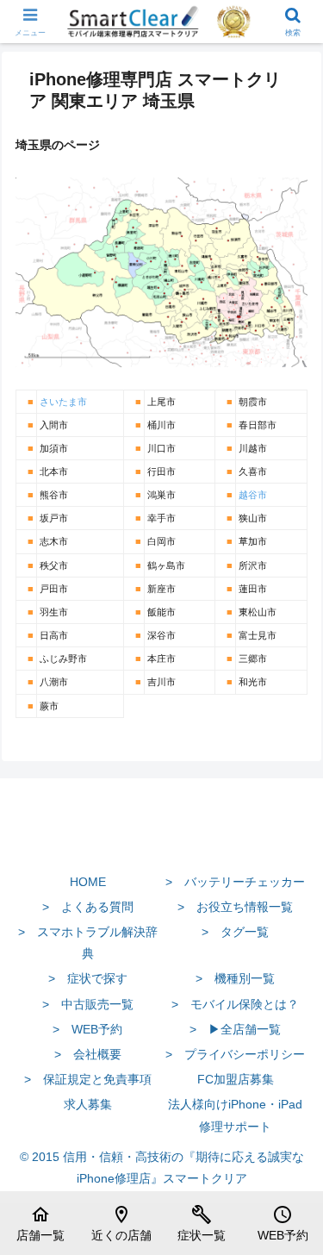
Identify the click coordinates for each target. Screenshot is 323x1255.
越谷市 (253, 495)
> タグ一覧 (235, 932)
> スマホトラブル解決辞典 (88, 942)
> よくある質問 (88, 907)
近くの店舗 (121, 1223)
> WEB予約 (87, 1029)
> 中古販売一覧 (88, 1004)
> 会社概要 (87, 1054)
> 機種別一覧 (235, 978)
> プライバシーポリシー (235, 1054)
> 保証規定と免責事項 (88, 1079)
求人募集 (88, 1104)
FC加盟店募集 (235, 1079)
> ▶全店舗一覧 (235, 1029)
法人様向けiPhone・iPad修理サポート (235, 1115)
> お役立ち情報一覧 (235, 907)
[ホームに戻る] (161, 841)
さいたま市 (63, 401)
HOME (88, 882)
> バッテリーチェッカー (235, 882)
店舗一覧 (40, 1223)
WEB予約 (283, 1223)
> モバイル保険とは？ (235, 1004)
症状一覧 (201, 1223)
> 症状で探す (87, 978)
